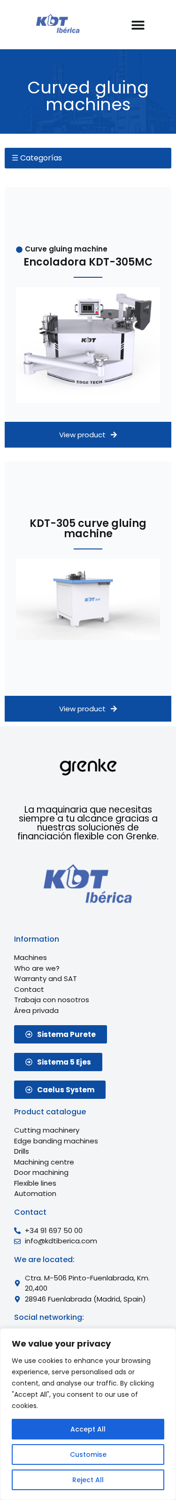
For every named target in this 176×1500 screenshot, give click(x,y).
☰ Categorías (37, 157)
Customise (88, 1454)
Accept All (88, 1429)
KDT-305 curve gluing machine (88, 528)
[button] (138, 24)
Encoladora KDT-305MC (88, 262)
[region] (88, 1414)
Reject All (88, 1480)
